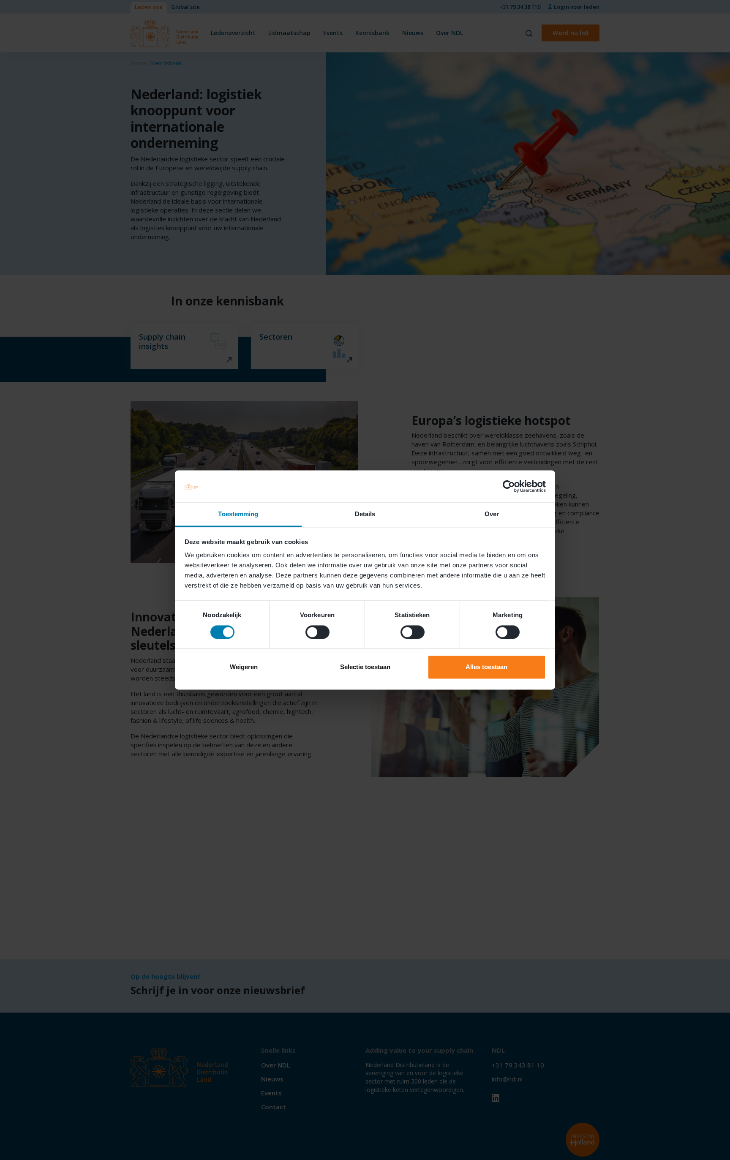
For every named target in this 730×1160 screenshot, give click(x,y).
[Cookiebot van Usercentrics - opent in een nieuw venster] (509, 486)
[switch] (317, 632)
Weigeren (244, 667)
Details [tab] (365, 514)
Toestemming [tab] (238, 514)
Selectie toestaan (365, 667)
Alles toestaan (486, 667)
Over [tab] (492, 514)
